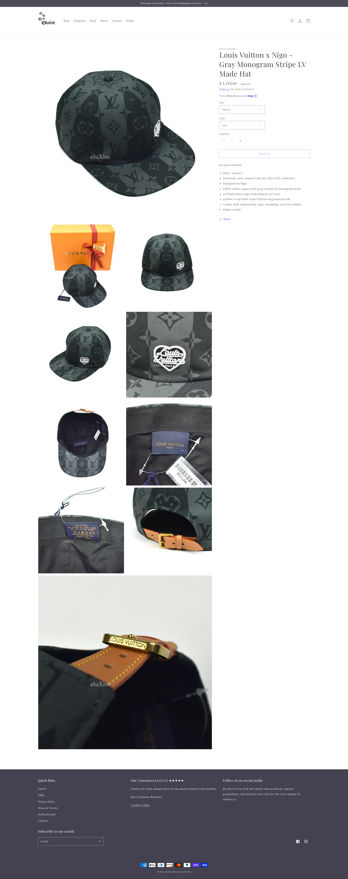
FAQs (41, 795)
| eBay (145, 805)
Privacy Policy (46, 801)
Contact (43, 820)
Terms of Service (48, 808)
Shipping (224, 89)
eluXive (168, 872)
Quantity (224, 133)
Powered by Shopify (181, 872)
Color (222, 118)
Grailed (135, 805)
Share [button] (226, 218)
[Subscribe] (99, 841)
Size (221, 102)
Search (42, 788)
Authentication (47, 814)
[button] (292, 21)
